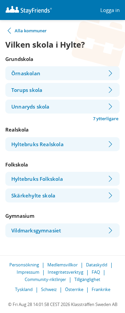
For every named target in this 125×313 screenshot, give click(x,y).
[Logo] (28, 10)
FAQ (96, 272)
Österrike (74, 289)
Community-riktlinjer (45, 279)
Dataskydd (96, 265)
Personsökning (24, 265)
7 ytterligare (105, 119)
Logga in (110, 10)
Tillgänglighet (87, 279)
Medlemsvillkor (62, 265)
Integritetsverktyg (65, 272)
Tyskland (24, 289)
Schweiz (49, 289)
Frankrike (101, 289)
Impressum (28, 272)
